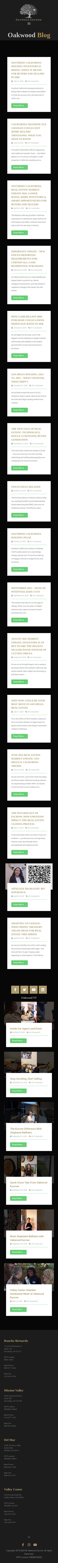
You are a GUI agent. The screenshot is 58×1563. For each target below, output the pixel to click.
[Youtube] (34, 990)
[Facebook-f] (15, 990)
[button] (29, 23)
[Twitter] (24, 990)
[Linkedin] (43, 990)
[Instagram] (29, 1544)
